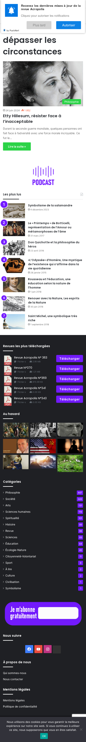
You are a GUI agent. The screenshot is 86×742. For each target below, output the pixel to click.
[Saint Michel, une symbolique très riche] (14, 321)
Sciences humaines (17, 511)
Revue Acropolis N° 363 (30, 358)
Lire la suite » (17, 146)
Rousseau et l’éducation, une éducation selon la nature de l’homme (49, 283)
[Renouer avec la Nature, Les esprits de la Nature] (14, 303)
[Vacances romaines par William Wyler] (43, 430)
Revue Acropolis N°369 (30, 378)
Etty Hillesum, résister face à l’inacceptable (32, 118)
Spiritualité (12, 518)
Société (10, 499)
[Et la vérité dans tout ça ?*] (70, 446)
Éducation (11, 543)
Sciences (11, 537)
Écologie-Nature (15, 550)
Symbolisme (13, 588)
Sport (8, 562)
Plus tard (51, 23)
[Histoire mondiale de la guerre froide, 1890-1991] (43, 446)
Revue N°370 (23, 368)
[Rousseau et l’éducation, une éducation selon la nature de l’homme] (14, 284)
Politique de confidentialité (20, 706)
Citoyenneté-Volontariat (20, 556)
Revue (9, 530)
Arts (8, 505)
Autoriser (73, 23)
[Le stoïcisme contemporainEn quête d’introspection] (70, 430)
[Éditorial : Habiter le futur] (16, 446)
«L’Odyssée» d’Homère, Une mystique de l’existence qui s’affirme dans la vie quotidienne (55, 264)
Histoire (10, 524)
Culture (10, 575)
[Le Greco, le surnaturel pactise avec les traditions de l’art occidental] (16, 430)
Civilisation (12, 581)
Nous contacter (13, 679)
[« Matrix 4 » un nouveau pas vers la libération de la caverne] (43, 462)
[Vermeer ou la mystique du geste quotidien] (16, 462)
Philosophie (12, 492)
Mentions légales (14, 700)
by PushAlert (13, 27)
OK (44, 736)
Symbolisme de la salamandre (50, 205)
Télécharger (69, 359)
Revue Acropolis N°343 (30, 398)
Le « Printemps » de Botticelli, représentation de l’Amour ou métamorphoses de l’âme (49, 227)
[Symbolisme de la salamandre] (14, 210)
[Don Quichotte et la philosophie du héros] (14, 247)
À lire (8, 569)
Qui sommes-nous (14, 673)
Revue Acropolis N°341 (30, 388)
